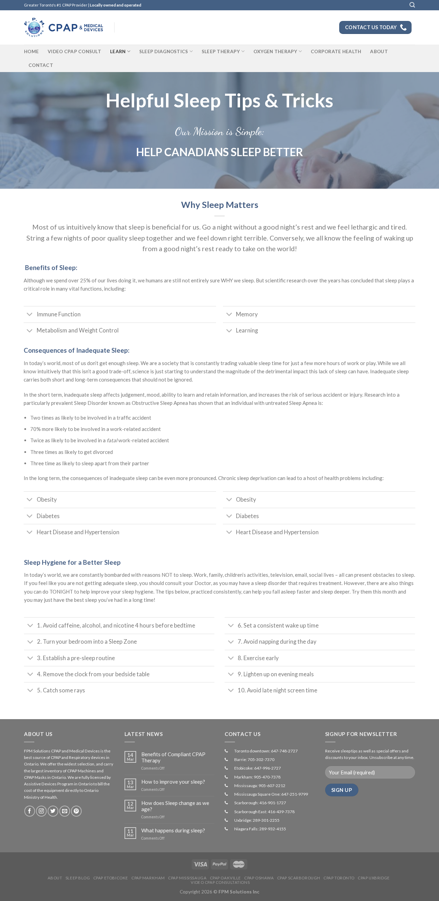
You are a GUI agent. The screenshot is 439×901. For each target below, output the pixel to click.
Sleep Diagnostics (163, 51)
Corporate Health (336, 51)
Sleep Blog (78, 878)
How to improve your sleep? (173, 782)
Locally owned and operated (115, 5)
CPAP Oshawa (259, 878)
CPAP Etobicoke (110, 878)
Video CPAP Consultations (220, 882)
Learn (118, 51)
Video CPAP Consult (74, 51)
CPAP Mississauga (187, 878)
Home (31, 51)
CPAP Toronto (339, 878)
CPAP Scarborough (298, 878)
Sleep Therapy (221, 51)
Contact (40, 65)
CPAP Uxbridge (374, 878)
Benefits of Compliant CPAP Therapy (173, 757)
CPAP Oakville (225, 878)
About (379, 51)
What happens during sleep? (173, 830)
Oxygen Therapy (275, 51)
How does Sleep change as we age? (175, 806)
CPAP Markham (148, 878)
